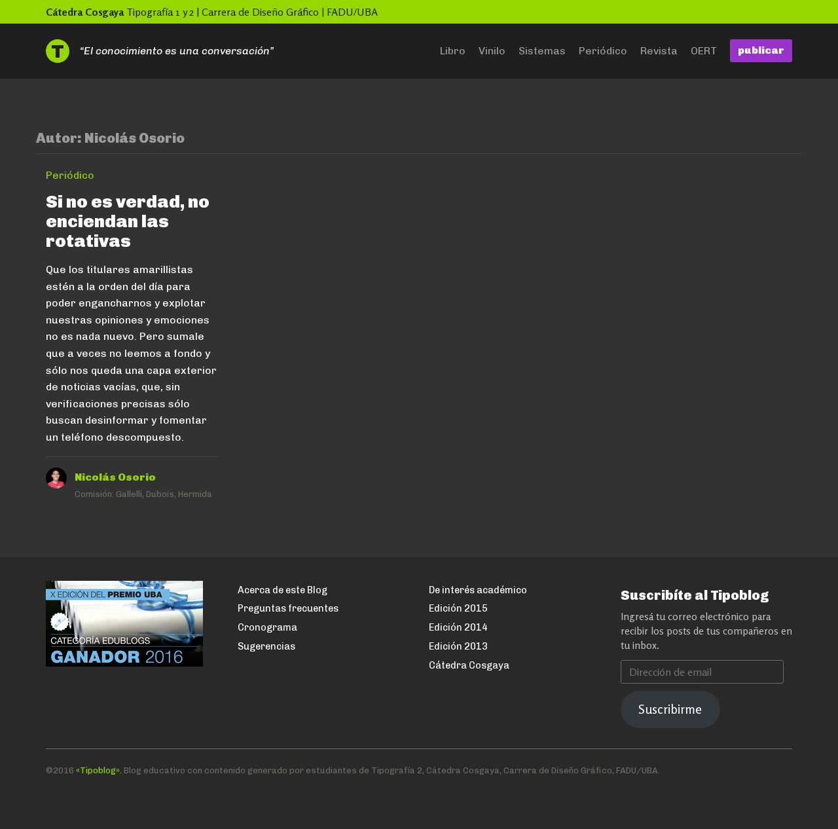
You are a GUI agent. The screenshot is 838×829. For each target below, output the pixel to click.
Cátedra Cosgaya (85, 11)
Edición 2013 (458, 646)
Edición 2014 (458, 627)
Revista (659, 51)
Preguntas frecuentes (288, 608)
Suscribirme (670, 709)
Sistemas (542, 51)
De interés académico (478, 590)
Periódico (603, 51)
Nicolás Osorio (115, 477)
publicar (761, 50)
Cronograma (267, 627)
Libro (452, 51)
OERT (704, 51)
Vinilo (492, 51)
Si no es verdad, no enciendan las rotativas (128, 221)
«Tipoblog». (99, 770)
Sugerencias (266, 646)
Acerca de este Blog (282, 590)
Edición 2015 (458, 608)
